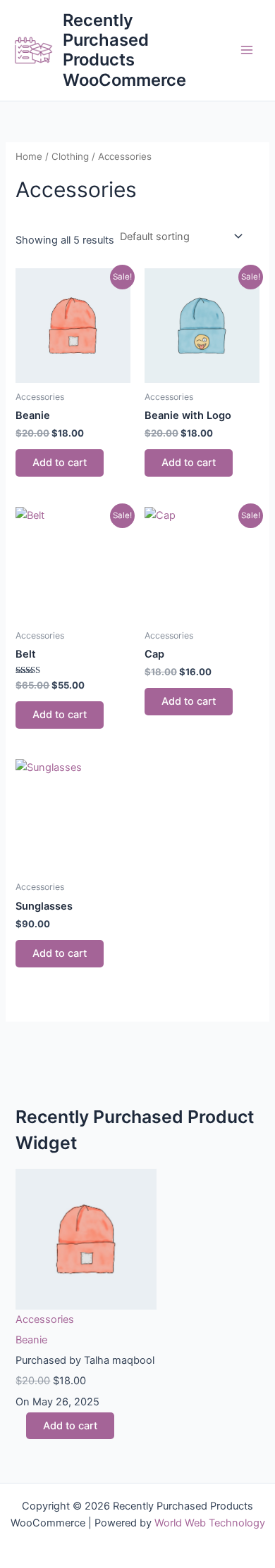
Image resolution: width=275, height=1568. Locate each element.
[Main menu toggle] (247, 50)
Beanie (31, 1340)
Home (29, 156)
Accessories (45, 1319)
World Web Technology (209, 1523)
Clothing (70, 156)
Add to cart (59, 462)
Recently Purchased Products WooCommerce (124, 50)
